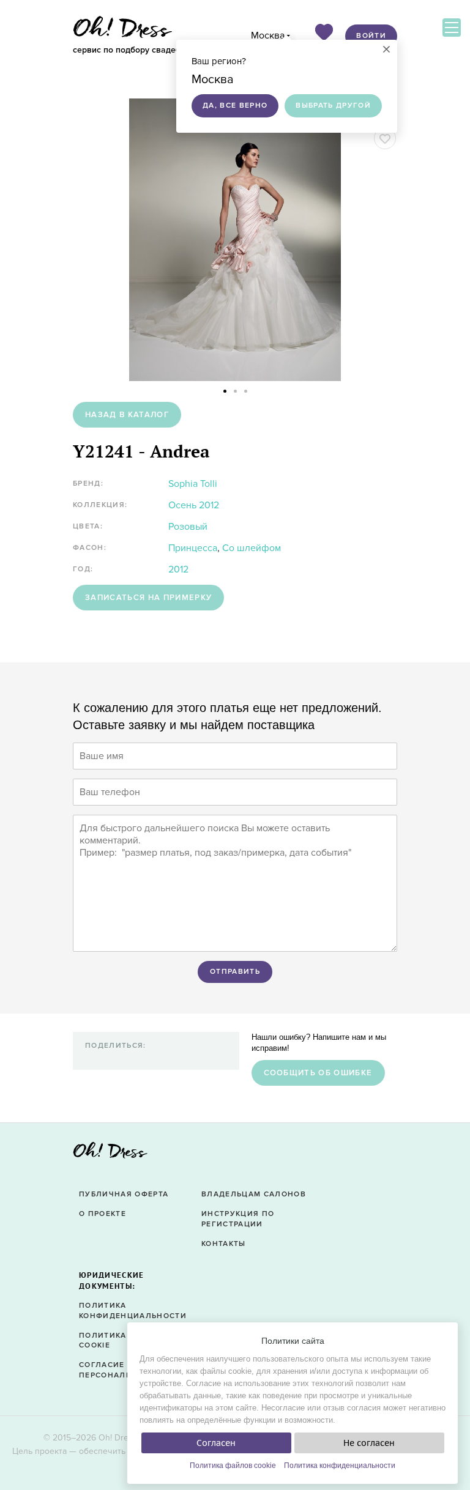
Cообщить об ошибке (318, 1073)
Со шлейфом (251, 548)
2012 (178, 569)
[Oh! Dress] (110, 1153)
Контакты (223, 1243)
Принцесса (192, 548)
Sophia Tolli (192, 484)
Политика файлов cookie (233, 1465)
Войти (371, 35)
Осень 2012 (193, 505)
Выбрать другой (333, 105)
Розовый (187, 527)
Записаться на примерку (148, 597)
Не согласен (369, 1442)
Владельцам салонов (253, 1194)
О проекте (102, 1213)
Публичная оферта (123, 1194)
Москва (268, 35)
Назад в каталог (127, 415)
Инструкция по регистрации (237, 1219)
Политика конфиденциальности (339, 1465)
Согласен (216, 1442)
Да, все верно (235, 105)
